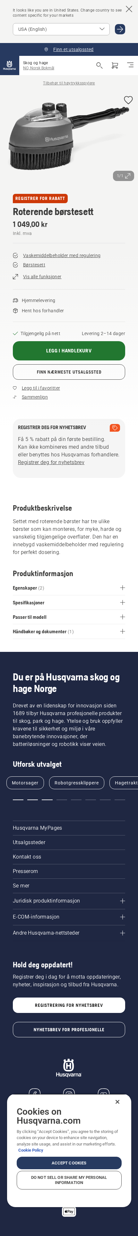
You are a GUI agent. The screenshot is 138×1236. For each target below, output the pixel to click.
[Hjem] (9, 65)
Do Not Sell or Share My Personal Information (69, 1180)
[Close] (117, 1101)
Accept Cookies (69, 1163)
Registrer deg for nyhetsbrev (51, 462)
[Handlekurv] (115, 65)
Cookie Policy (30, 1150)
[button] (128, 100)
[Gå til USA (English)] (120, 29)
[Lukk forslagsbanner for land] (129, 9)
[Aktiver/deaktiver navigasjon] (130, 65)
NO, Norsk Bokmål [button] (38, 68)
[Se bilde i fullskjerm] (69, 138)
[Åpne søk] (99, 65)
